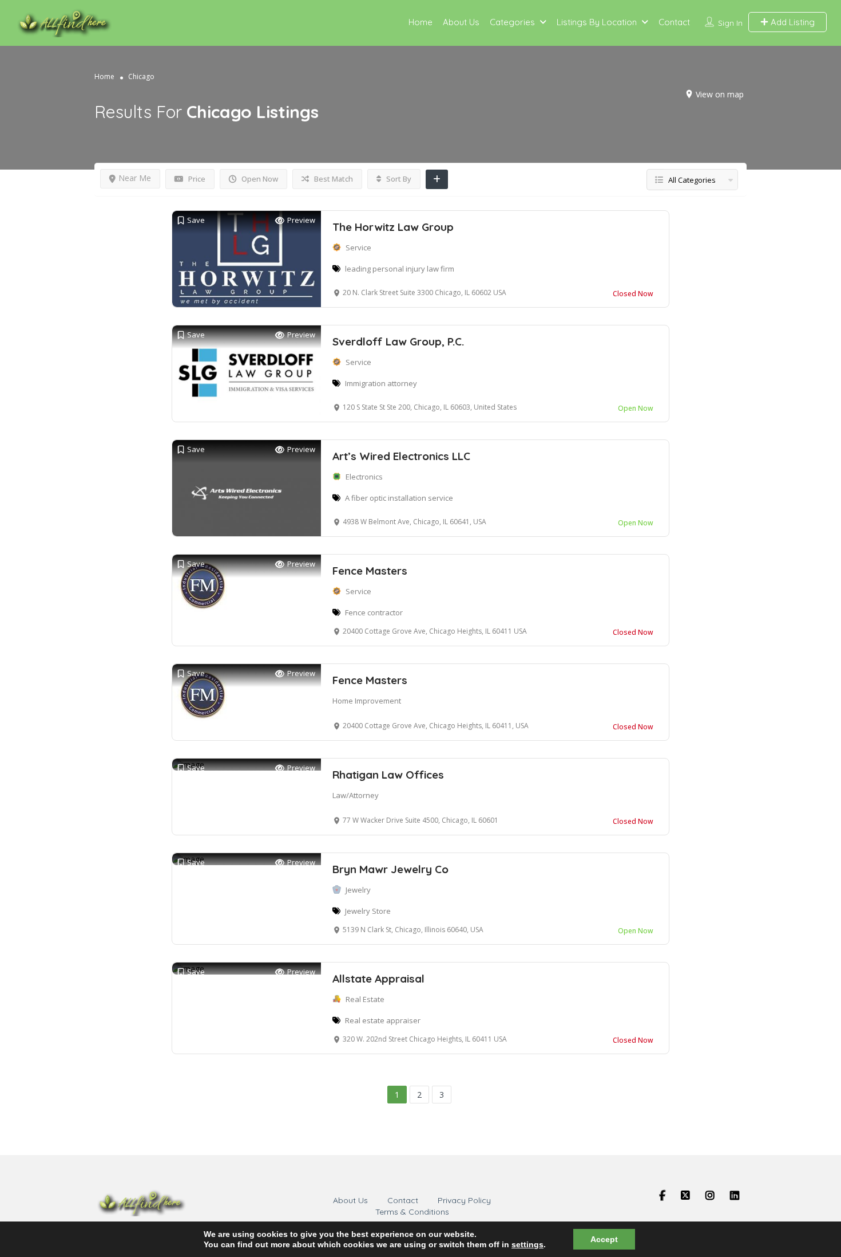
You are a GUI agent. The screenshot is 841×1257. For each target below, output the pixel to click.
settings (527, 1244)
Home (420, 22)
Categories (512, 22)
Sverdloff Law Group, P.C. (398, 341)
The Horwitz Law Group (393, 227)
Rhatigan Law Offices (388, 774)
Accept (604, 1239)
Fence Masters (369, 571)
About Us (461, 22)
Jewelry (358, 890)
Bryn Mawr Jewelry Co (390, 869)
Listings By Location (597, 22)
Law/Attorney (355, 795)
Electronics (364, 477)
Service (358, 247)
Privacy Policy (464, 1200)
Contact (674, 22)
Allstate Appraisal (378, 978)
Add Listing (791, 22)
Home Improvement (366, 701)
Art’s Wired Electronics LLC (401, 456)
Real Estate (365, 999)
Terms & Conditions (412, 1212)
